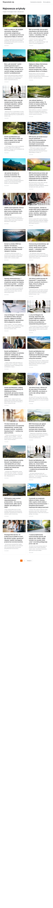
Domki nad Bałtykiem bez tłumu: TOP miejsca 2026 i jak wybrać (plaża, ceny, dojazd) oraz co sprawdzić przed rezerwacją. (13, 140)
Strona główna (46, 2)
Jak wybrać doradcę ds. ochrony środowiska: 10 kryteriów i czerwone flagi (12, 174)
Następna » (29, 560)
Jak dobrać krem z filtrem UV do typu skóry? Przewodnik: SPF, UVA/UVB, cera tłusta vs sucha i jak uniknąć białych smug (38, 391)
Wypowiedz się (8, 2)
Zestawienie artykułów (36, 2)
